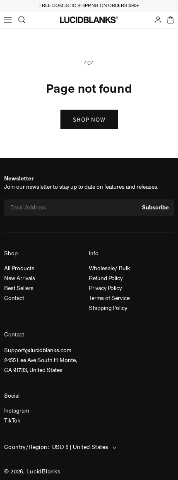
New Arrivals (19, 278)
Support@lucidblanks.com (37, 350)
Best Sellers (19, 288)
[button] (8, 20)
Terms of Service (109, 298)
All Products (19, 268)
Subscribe (155, 208)
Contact (14, 298)
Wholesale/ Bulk (109, 268)
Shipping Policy (108, 308)
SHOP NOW (89, 119)
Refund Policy (106, 278)
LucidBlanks (43, 472)
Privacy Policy (105, 288)
